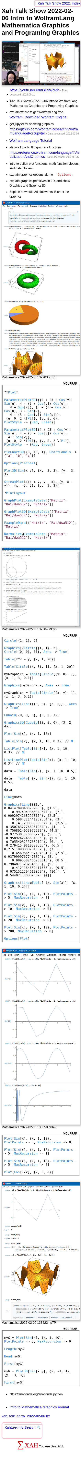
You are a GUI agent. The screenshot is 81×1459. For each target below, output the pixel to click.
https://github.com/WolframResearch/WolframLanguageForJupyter (43, 131)
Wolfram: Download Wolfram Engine (37, 117)
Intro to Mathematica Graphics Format (39, 1407)
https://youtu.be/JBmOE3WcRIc (35, 90)
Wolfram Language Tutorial (30, 141)
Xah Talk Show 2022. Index (59, 3)
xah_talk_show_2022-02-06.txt (26, 1416)
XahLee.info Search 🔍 (23, 1427)
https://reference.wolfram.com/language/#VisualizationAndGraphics (44, 155)
